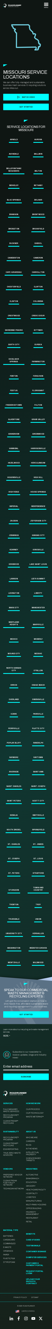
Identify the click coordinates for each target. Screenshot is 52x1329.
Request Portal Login (34, 1272)
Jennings (14, 535)
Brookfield (38, 229)
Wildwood (38, 962)
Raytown (38, 757)
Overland (14, 699)
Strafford (38, 873)
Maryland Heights (14, 623)
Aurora (38, 139)
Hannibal (14, 448)
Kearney (14, 549)
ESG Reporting (10, 1149)
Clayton (38, 286)
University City (14, 933)
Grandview (13, 434)
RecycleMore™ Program (11, 1116)
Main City (14, 607)
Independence (38, 506)
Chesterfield (14, 286)
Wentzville (14, 962)
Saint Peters (14, 801)
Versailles (38, 933)
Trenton (13, 904)
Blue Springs (14, 200)
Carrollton (38, 272)
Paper (6, 1255)
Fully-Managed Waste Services (11, 1110)
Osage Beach (38, 685)
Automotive (32, 1175)
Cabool (38, 243)
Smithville (38, 815)
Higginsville (13, 477)
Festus (14, 390)
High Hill (38, 477)
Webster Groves (38, 948)
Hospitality (31, 1193)
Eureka (38, 344)
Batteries (8, 1236)
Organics (8, 1251)
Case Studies (33, 1240)
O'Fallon (38, 670)
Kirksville (38, 549)
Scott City (38, 801)
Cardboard (9, 1240)
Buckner (13, 243)
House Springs (38, 492)
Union (38, 919)
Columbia (38, 301)
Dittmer (38, 330)
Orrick (13, 685)
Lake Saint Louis (38, 564)
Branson (13, 214)
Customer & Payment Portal (34, 1264)
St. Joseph (13, 858)
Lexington (13, 593)
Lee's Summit (38, 578)
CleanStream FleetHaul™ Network (10, 1183)
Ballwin (38, 154)
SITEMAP (35, 1297)
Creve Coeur (38, 315)
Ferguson (38, 376)
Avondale (14, 154)
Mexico (13, 639)
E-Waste (7, 1247)
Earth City (13, 344)
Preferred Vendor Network (12, 1176)
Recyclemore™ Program (11, 1139)
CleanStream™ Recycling (10, 1122)
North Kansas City (13, 669)
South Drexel (14, 829)
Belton (38, 171)
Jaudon (14, 521)
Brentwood (38, 214)
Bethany (38, 185)
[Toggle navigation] (46, 5)
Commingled (9, 1244)
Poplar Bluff (14, 743)
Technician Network (13, 1189)
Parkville (38, 714)
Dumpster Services (36, 1257)
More (6, 1035)
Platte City (38, 728)
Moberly (38, 639)
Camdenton (14, 258)
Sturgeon (14, 890)
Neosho (38, 653)
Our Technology (35, 1113)
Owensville (38, 699)
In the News (31, 1149)
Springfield (38, 829)
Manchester (38, 607)
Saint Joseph (38, 786)
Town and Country (38, 888)
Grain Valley (38, 419)
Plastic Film (9, 1258)
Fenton (14, 376)
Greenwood (38, 434)
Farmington (38, 361)
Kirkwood (14, 564)
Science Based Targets (33, 1159)
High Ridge (14, 492)
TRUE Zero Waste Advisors (12, 1154)
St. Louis (38, 858)
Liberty (38, 593)
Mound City (14, 653)
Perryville (13, 728)
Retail (29, 1222)
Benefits (30, 1234)
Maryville (38, 624)
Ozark (14, 714)
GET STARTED (26, 107)
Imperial (13, 506)
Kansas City (38, 535)
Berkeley (14, 185)
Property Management (32, 1213)
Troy (38, 904)
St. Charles (14, 844)
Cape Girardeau (14, 272)
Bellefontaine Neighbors (13, 169)
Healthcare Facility (36, 1190)
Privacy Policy (20, 1297)
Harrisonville (38, 448)
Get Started (26, 1014)
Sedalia (14, 815)
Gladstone (14, 419)
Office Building (33, 1208)
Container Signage (36, 1252)
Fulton (38, 405)
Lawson (14, 578)
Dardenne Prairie (14, 330)
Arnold (14, 139)
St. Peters (13, 873)
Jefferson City (38, 521)
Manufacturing (34, 1201)
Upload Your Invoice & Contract (33, 1281)
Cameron (38, 258)
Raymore (13, 757)
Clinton (14, 301)
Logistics (31, 1197)
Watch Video (28, 97)
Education (31, 1182)
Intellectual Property (32, 1153)
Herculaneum (38, 463)
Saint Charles (13, 786)
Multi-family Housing (36, 1205)
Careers (30, 1141)
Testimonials (33, 1246)
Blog (28, 1145)
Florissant (38, 390)
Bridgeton (13, 229)
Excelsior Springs (14, 360)
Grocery (30, 1186)
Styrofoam (9, 1262)
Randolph (38, 743)
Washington (13, 948)
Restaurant (32, 1218)
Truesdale (13, 919)
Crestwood (14, 315)
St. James (38, 844)
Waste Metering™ (35, 1117)
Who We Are (32, 1138)
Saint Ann (38, 771)
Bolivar (38, 200)
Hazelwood (14, 463)
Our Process (33, 1109)
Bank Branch (32, 1179)
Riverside (14, 771)
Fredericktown (14, 405)
